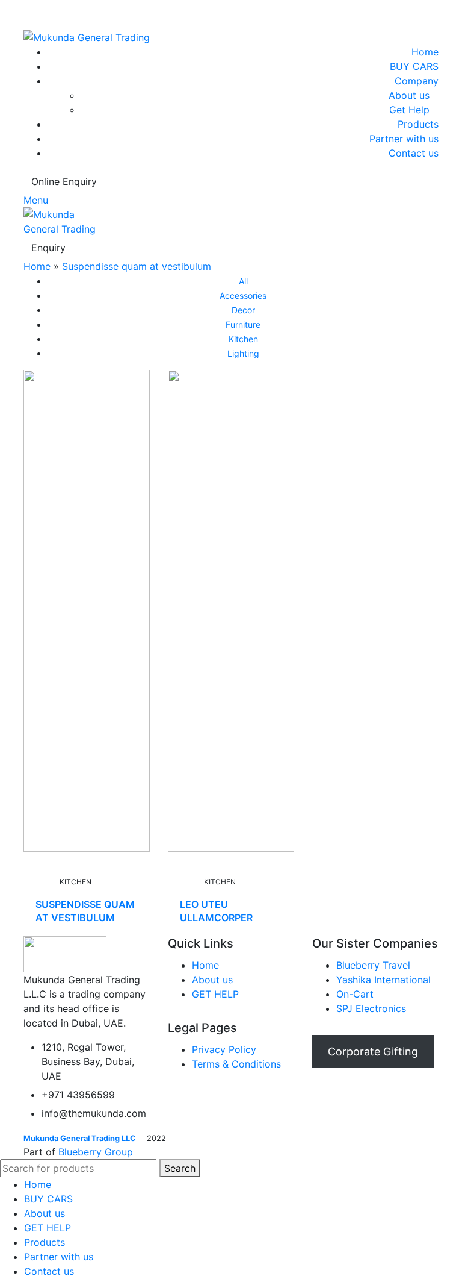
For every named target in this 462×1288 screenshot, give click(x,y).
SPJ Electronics (371, 1008)
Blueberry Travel (373, 965)
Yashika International (383, 980)
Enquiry (48, 248)
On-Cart (355, 994)
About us (409, 95)
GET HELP (215, 994)
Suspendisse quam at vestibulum (136, 266)
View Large (124, 377)
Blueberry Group (95, 1152)
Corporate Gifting (373, 1051)
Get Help (409, 110)
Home (37, 266)
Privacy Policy (224, 1049)
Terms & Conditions (236, 1064)
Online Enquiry (64, 181)
